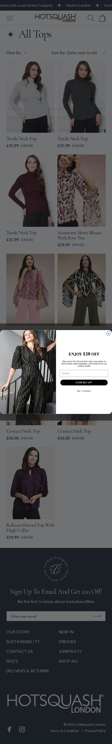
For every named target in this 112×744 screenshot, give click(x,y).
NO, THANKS (84, 391)
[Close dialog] (108, 333)
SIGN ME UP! (84, 382)
